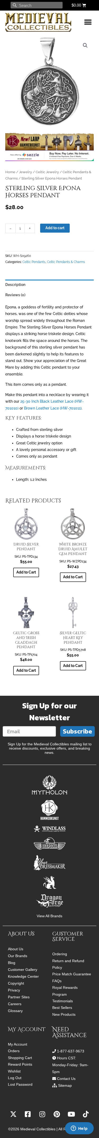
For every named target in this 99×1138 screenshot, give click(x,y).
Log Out (14, 1078)
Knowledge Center (23, 976)
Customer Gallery (22, 969)
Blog (11, 963)
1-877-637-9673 (70, 1051)
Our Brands (17, 956)
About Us (15, 949)
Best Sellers (62, 1008)
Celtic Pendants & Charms (66, 262)
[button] (88, 22)
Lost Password (20, 1085)
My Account (17, 1044)
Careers (14, 1004)
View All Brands (49, 916)
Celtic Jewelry (47, 172)
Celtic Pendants (33, 262)
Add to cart (54, 228)
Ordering (59, 954)
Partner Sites (19, 997)
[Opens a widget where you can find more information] (79, 1128)
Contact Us (66, 1078)
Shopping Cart (20, 1058)
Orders (14, 1051)
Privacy (14, 990)
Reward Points (20, 1064)
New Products (64, 1015)
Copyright (16, 983)
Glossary (15, 1011)
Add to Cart (26, 572)
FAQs (57, 981)
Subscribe (77, 731)
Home (10, 172)
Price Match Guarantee (71, 974)
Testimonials (62, 1001)
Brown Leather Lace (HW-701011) (53, 408)
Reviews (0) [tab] (15, 295)
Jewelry (25, 172)
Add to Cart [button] (26, 670)
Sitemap (65, 1085)
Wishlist (14, 1071)
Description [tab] (15, 285)
